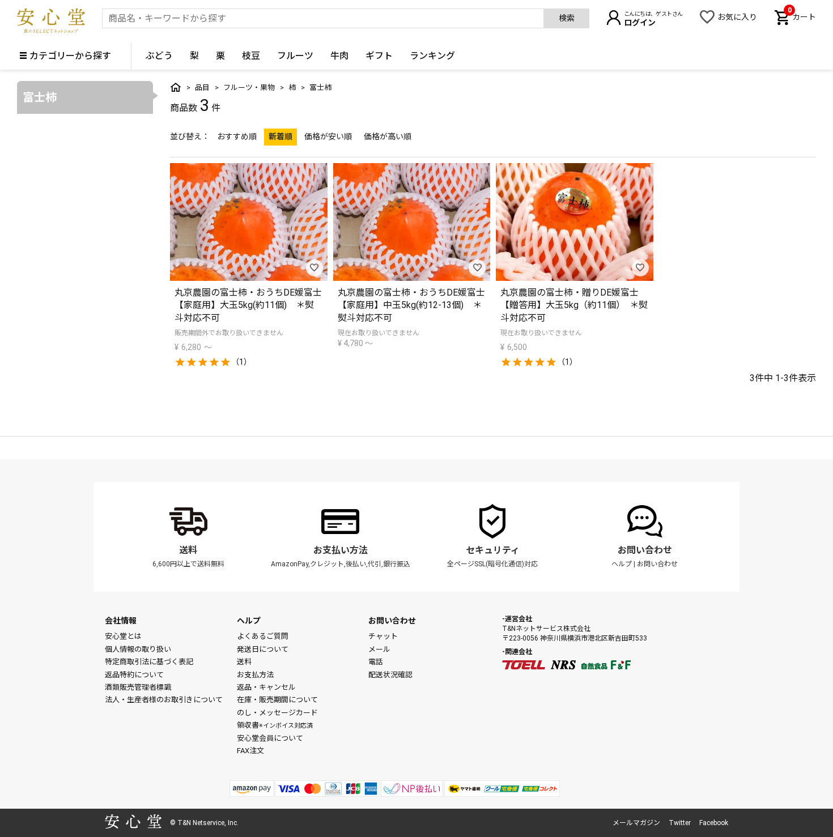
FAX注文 (250, 750)
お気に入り (737, 17)
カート (802, 16)
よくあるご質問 (262, 636)
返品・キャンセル (266, 687)
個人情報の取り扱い (138, 649)
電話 (375, 661)
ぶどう (159, 55)
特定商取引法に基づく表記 (149, 661)
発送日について (262, 649)
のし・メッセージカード (277, 712)
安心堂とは (123, 636)
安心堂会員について (270, 738)
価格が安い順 (328, 136)
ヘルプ (621, 564)
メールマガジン (636, 823)
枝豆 (251, 55)
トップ (175, 87)
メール (379, 649)
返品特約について (134, 675)
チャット (383, 636)
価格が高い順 (387, 136)
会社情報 (121, 620)
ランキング (432, 55)
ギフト (379, 55)
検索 (567, 18)
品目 (202, 87)
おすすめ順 (237, 136)
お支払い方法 (340, 550)
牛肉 (339, 55)
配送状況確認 (390, 675)
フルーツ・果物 (249, 87)
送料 (188, 550)
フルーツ (295, 55)
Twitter (680, 823)
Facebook (713, 823)
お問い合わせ (645, 550)
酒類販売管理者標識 (138, 687)
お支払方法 (255, 675)
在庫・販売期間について (277, 699)
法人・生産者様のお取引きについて (164, 699)
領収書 (275, 725)
